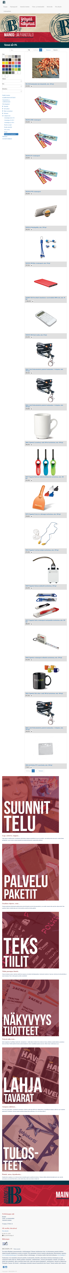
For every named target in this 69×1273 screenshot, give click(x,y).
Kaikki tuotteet (6, 95)
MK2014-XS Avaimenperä (33, 156)
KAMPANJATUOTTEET (9, 97)
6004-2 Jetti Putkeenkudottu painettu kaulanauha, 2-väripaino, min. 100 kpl (44, 405)
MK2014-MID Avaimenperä (33, 120)
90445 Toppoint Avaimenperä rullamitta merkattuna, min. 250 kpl (44, 657)
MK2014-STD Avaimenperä (33, 191)
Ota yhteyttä (5, 1231)
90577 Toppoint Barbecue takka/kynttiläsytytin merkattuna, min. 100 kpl (45, 477)
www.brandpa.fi (61, 1255)
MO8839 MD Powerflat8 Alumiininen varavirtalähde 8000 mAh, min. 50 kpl (45, 298)
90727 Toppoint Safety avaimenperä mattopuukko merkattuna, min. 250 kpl (45, 621)
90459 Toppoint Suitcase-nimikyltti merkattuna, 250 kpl (41, 586)
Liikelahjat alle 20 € (9, 118)
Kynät (5, 132)
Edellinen (35, 50)
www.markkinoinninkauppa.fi (9, 1255)
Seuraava (48, 50)
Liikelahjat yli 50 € (9, 122)
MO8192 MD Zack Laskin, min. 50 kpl (36, 335)
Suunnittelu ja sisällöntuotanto (6, 101)
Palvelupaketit (6, 104)
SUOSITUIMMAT (7, 139)
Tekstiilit (6, 106)
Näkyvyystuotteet (8, 111)
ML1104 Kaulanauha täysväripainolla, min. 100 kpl (40, 84)
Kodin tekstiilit (8, 127)
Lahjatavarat (7, 116)
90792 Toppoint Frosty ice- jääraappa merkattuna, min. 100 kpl (43, 514)
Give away (7, 129)
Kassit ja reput (8, 125)
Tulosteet (6, 113)
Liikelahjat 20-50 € (9, 120)
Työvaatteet (6, 109)
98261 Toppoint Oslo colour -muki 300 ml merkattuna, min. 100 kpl (44, 693)
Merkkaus (4, 136)
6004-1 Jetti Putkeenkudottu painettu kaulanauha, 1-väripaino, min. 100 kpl (44, 728)
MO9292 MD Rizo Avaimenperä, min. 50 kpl (38, 263)
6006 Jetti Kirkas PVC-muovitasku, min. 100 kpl (39, 765)
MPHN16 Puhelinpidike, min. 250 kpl (36, 227)
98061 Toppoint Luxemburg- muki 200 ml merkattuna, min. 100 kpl (44, 442)
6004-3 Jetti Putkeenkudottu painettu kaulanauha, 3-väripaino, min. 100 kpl (44, 370)
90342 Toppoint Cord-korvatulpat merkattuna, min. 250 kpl (42, 550)
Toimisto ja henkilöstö (10, 134)
